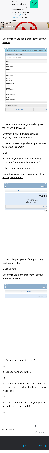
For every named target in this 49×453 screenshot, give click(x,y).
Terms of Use (16, 18)
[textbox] (24, 225)
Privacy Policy (19, 15)
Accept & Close (34, 4)
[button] (36, 426)
